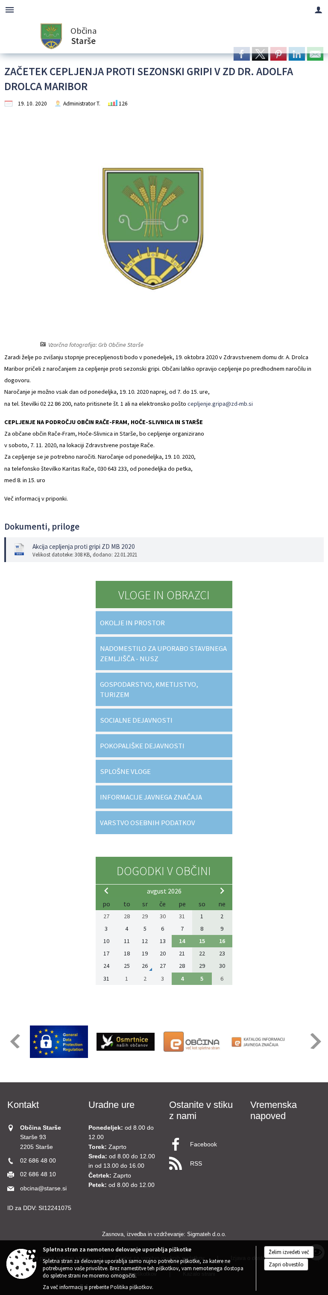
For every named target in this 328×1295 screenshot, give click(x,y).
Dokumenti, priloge (41, 526)
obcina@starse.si (43, 1188)
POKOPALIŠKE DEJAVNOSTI (142, 745)
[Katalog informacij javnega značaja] (259, 1042)
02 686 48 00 (38, 1160)
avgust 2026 (164, 891)
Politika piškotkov (131, 1287)
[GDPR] (59, 1042)
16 (222, 941)
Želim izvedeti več (289, 1252)
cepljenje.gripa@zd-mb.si (220, 403)
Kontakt (23, 1104)
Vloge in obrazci (164, 595)
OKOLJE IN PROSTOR (132, 622)
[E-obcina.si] (192, 1042)
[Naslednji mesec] (222, 890)
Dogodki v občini (164, 871)
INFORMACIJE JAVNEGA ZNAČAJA (151, 797)
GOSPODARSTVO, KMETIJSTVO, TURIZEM (149, 689)
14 (182, 941)
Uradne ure (111, 1104)
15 (202, 941)
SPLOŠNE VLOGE (125, 771)
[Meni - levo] (9, 9)
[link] (241, 54)
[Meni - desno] (318, 9)
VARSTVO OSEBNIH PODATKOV (147, 822)
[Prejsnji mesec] (106, 890)
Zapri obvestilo (286, 1264)
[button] (14, 1041)
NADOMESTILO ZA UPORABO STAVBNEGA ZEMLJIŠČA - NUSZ (163, 653)
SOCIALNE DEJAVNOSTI (136, 720)
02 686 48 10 (38, 1174)
